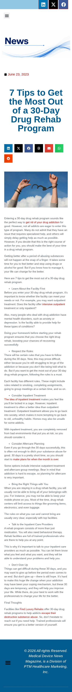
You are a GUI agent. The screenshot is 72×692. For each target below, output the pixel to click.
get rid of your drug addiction (42, 222)
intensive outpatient (53, 304)
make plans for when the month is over (35, 459)
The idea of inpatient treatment (22, 399)
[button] (7, 16)
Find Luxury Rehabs (31, 609)
